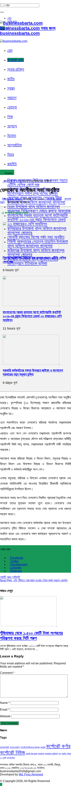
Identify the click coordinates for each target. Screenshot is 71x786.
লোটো (4, 758)
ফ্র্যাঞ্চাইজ (41, 754)
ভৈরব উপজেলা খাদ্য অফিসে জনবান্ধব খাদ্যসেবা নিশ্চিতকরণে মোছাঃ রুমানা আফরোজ (38, 208)
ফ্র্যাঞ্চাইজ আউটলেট (51, 754)
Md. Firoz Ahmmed (31, 774)
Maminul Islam (12, 198)
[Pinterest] (5, 8)
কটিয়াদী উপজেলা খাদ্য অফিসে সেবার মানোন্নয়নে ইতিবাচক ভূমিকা (32, 261)
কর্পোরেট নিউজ (12, 752)
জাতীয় (11, 79)
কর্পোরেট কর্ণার (58, 746)
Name (5, 702)
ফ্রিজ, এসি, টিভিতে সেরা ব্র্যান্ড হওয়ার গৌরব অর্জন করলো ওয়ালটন (34, 580)
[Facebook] (1, 8)
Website (5, 716)
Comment (7, 672)
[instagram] (10, 8)
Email (4, 709)
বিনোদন (11, 135)
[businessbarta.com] (13, 41)
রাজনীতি (12, 164)
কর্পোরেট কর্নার (15, 60)
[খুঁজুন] (2, 5)
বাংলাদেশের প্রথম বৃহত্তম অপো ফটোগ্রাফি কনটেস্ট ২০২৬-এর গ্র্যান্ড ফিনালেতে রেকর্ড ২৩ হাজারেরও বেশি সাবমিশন (37, 219)
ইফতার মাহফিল (15, 747)
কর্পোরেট (42, 747)
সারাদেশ (11, 98)
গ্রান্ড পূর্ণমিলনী (10, 577)
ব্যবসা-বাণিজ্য (15, 69)
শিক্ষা (10, 117)
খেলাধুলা (12, 107)
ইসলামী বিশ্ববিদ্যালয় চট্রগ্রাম (30, 747)
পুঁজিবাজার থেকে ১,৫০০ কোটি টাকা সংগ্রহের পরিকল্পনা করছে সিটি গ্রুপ (31, 636)
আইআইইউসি (4, 747)
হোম (9, 18)
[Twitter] (3, 8)
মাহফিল (64, 754)
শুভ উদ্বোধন (11, 758)
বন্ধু (59, 754)
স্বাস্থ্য (11, 88)
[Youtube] (8, 8)
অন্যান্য (12, 126)
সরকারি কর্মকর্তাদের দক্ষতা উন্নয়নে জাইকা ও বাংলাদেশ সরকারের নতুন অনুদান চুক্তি (33, 372)
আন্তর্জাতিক (14, 145)
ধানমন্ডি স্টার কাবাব (31, 754)
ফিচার (10, 154)
